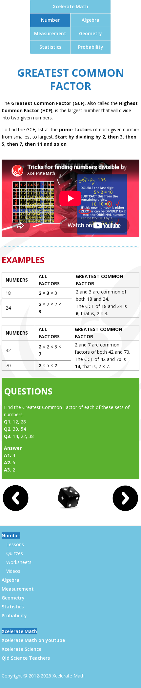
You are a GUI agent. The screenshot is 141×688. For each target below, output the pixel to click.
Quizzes (14, 553)
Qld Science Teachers (26, 658)
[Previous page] (16, 509)
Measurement (50, 33)
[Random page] (70, 509)
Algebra (90, 20)
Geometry (90, 33)
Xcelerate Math (70, 6)
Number (50, 20)
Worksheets (18, 562)
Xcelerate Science (21, 649)
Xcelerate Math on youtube (33, 640)
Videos (13, 571)
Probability (90, 47)
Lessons (15, 544)
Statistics (50, 47)
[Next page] (125, 509)
